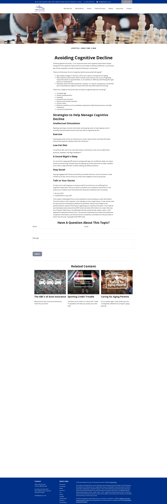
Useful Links (126, 2)
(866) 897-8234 (43, 486)
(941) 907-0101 (90, 2)
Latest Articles (63, 498)
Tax (60, 492)
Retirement (62, 484)
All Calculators (63, 502)
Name (35, 226)
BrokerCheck (113, 482)
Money (61, 494)
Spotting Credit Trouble (81, 296)
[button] (68, 8)
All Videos (62, 500)
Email (86, 226)
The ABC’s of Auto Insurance (50, 296)
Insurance (62, 490)
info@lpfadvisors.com (105, 2)
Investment (62, 486)
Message (36, 238)
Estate (61, 488)
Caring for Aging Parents (115, 296)
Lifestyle (61, 496)
